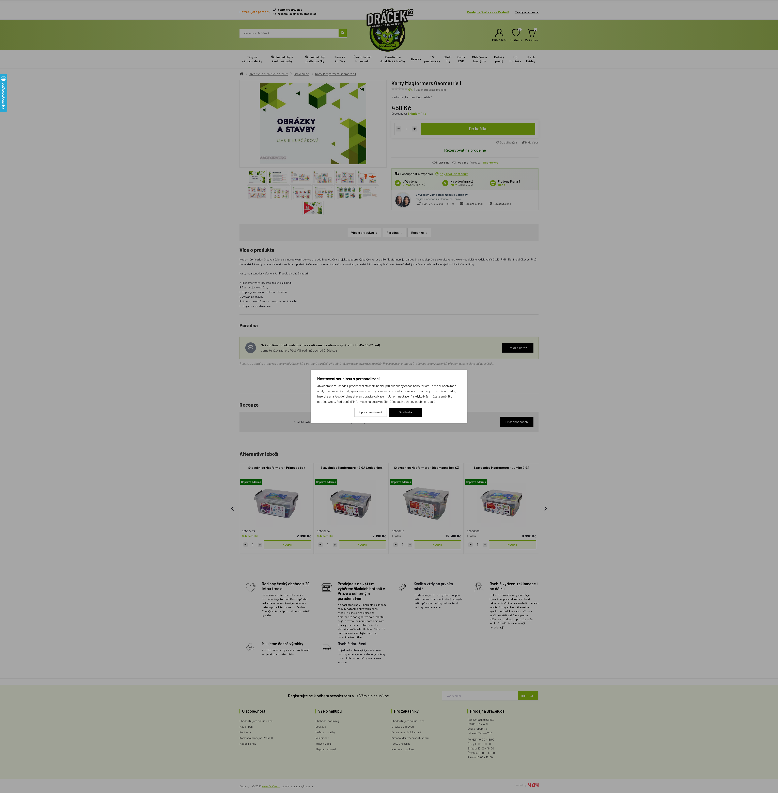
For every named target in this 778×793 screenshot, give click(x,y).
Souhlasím (405, 412)
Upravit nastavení (370, 412)
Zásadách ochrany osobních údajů (412, 401)
